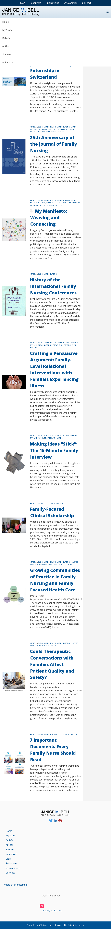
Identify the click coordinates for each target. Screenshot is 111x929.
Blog (40, 127)
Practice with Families (70, 203)
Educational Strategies (54, 436)
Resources (11, 863)
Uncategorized (55, 205)
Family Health (50, 127)
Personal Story (53, 203)
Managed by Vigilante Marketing (70, 925)
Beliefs (6, 38)
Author (6, 46)
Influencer (7, 62)
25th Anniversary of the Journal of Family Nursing (53, 143)
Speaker (6, 54)
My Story (7, 30)
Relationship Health (55, 132)
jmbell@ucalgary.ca (52, 910)
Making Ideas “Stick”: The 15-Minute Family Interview (54, 450)
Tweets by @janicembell (15, 884)
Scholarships (13, 868)
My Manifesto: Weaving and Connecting (48, 217)
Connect (10, 872)
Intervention (57, 345)
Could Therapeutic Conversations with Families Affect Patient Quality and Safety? (52, 664)
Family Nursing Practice (58, 129)
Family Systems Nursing (40, 345)
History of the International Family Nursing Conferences (53, 286)
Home (5, 21)
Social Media (66, 564)
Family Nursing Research (67, 342)
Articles (33, 127)
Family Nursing (63, 127)
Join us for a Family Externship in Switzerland (51, 70)
